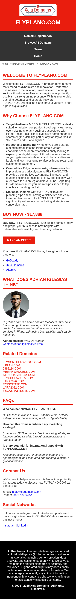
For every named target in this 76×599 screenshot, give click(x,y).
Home (38, 56)
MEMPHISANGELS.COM (19, 371)
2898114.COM (12, 368)
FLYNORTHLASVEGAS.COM (22, 362)
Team (38, 49)
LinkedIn (22, 525)
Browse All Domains (38, 42)
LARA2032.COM (13, 387)
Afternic (11, 269)
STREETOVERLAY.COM (19, 374)
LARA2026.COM (13, 381)
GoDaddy (12, 260)
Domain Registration (38, 35)
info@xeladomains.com (26, 491)
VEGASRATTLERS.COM (19, 390)
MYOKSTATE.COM (15, 384)
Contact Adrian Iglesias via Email (23, 343)
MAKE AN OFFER (19, 240)
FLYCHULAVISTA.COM (18, 378)
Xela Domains (15, 265)
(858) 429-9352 (22, 494)
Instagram (9, 525)
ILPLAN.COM (11, 365)
